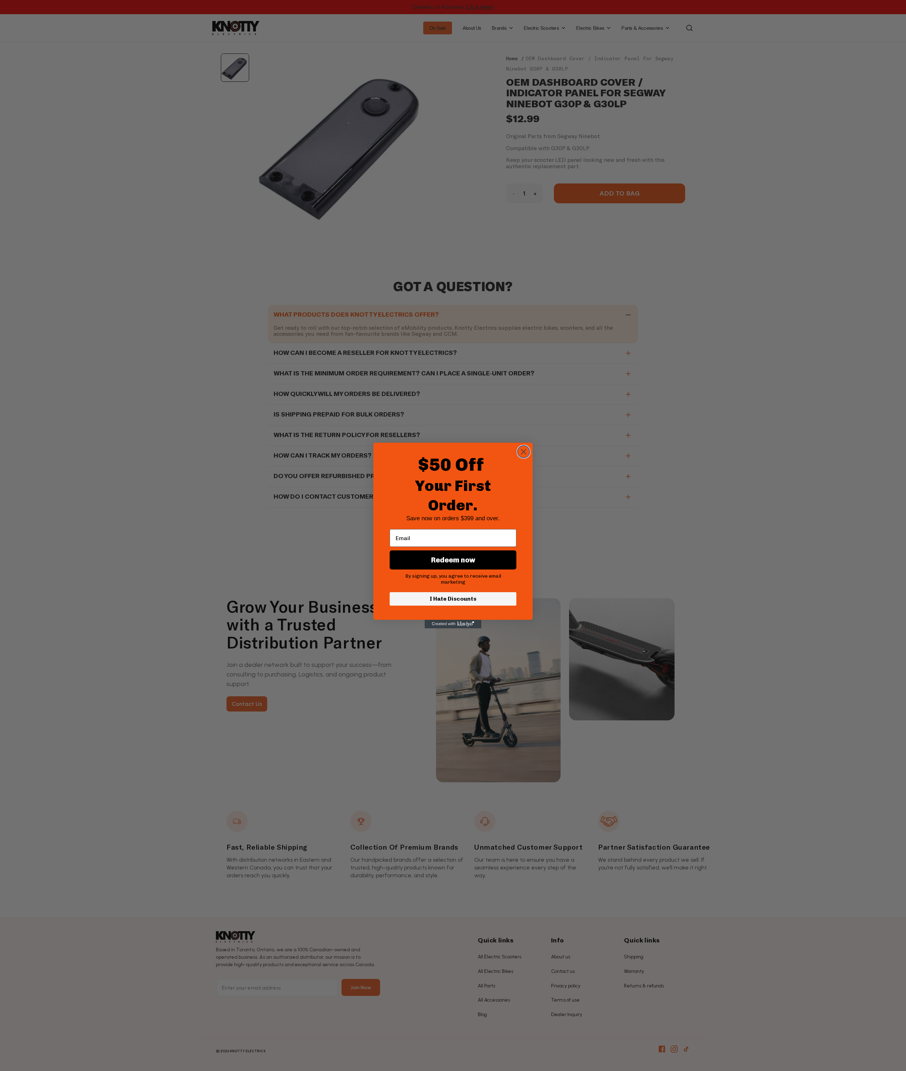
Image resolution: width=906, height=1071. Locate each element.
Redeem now (453, 560)
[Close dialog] (523, 452)
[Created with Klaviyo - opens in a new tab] (453, 624)
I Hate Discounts (453, 598)
